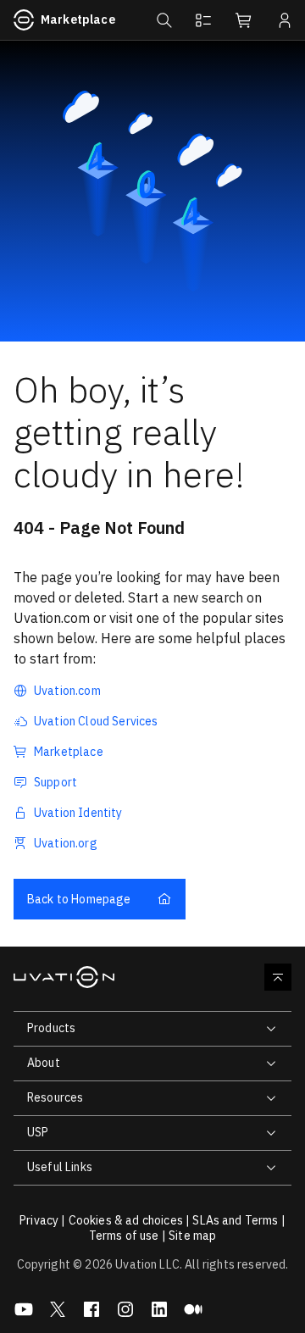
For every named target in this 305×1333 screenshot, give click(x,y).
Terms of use (124, 1235)
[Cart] (244, 20)
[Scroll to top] (277, 977)
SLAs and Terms (235, 1220)
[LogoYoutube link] (24, 1309)
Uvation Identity (78, 812)
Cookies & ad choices (126, 1220)
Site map (192, 1235)
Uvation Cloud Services (96, 721)
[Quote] (203, 20)
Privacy (38, 1220)
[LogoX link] (57, 1309)
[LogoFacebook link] (91, 1309)
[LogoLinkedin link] (159, 1309)
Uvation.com (67, 690)
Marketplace (78, 19)
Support (55, 782)
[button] (162, 20)
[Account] (284, 20)
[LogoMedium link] (193, 1309)
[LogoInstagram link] (125, 1309)
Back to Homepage (79, 899)
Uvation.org (65, 843)
